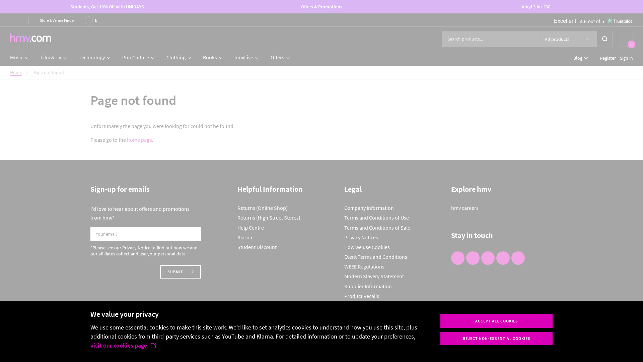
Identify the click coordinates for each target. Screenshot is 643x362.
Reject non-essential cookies (496, 338)
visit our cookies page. (119, 345)
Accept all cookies (496, 320)
